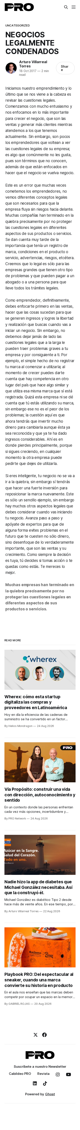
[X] (35, 1035)
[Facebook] (44, 1035)
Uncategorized (17, 25)
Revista (43, 1073)
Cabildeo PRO (20, 1073)
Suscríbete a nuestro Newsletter (40, 1066)
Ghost (50, 1094)
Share (64, 68)
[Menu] (73, 7)
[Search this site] (66, 7)
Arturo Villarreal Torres (33, 64)
